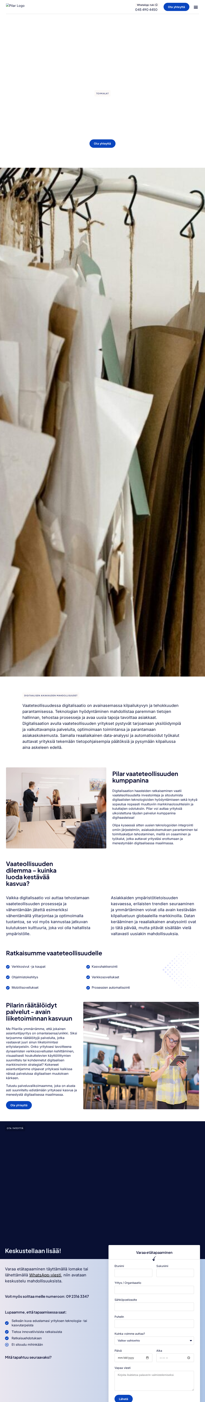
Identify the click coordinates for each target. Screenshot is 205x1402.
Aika (159, 1350)
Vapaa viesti (123, 1367)
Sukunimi (162, 1266)
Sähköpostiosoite (126, 1299)
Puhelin (119, 1316)
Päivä (118, 1350)
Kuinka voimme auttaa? (130, 1333)
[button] (195, 7)
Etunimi (119, 1266)
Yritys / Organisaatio (128, 1282)
